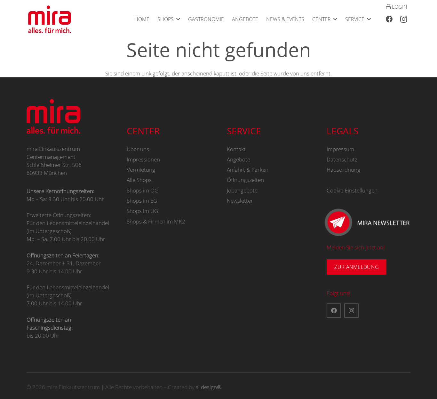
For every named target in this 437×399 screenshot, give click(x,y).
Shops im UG (142, 211)
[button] (178, 19)
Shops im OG (142, 190)
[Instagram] (403, 19)
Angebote (238, 159)
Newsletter (240, 200)
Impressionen (143, 159)
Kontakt (236, 149)
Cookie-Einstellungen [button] (352, 190)
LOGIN (399, 6)
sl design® (208, 387)
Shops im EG (142, 200)
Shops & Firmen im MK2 (156, 221)
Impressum (340, 149)
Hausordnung (343, 169)
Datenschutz (342, 159)
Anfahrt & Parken (247, 169)
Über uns (138, 149)
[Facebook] (389, 19)
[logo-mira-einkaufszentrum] (49, 19)
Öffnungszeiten (245, 180)
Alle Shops (139, 180)
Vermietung (141, 169)
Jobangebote (242, 190)
